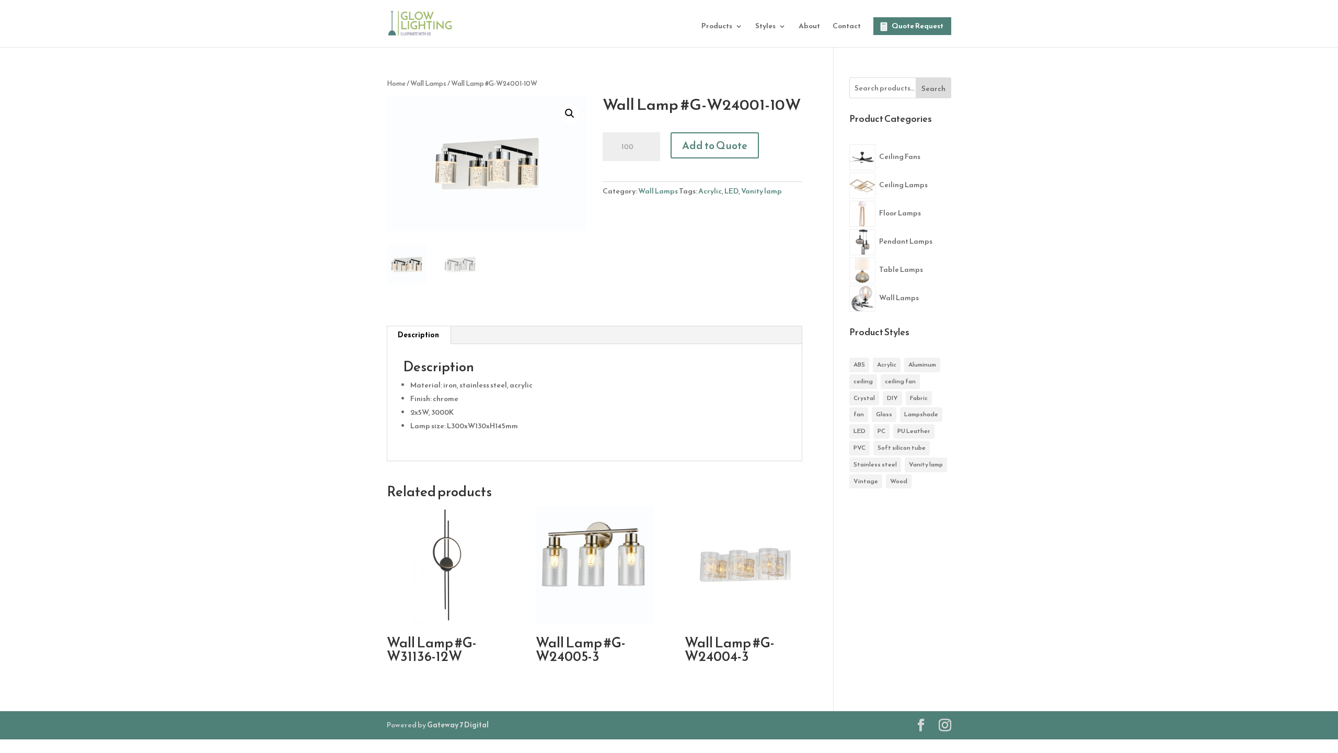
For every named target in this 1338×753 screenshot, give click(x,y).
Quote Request (917, 25)
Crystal (864, 398)
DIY (892, 398)
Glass (884, 414)
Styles (765, 26)
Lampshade (921, 414)
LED (731, 191)
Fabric (919, 398)
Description (418, 334)
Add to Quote (714, 145)
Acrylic (710, 191)
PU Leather (913, 431)
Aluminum (922, 364)
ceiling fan (900, 381)
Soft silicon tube (902, 447)
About (809, 26)
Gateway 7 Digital (458, 725)
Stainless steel (875, 464)
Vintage (865, 481)
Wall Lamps (428, 83)
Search (933, 88)
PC (881, 431)
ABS (859, 364)
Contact (847, 26)
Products (716, 26)
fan (858, 414)
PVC (859, 447)
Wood (898, 481)
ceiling (863, 381)
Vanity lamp (761, 191)
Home (396, 83)
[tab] (418, 335)
